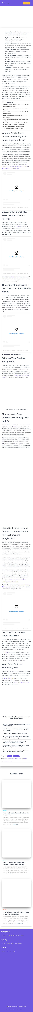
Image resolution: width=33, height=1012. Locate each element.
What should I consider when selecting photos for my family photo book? (14, 741)
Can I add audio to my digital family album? (15, 733)
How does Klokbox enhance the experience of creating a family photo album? (16, 750)
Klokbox (18, 226)
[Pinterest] (20, 976)
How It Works (11, 935)
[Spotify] (24, 976)
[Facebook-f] (11, 976)
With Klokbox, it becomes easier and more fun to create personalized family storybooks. (15, 166)
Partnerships (10, 943)
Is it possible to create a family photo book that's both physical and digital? (16, 746)
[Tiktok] (16, 976)
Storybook (14, 277)
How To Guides (20, 935)
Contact (9, 951)
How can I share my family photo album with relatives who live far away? (16, 737)
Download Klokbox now (8, 678)
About (3, 951)
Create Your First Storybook (21, 682)
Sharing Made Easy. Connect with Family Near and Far (15, 120)
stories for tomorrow (7, 761)
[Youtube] (18, 976)
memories (24, 758)
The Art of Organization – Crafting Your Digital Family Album (16, 112)
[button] (16, 725)
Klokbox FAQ (18, 943)
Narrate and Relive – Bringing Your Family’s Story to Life (15, 116)
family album (11, 758)
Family (9, 756)
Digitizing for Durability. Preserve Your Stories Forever (15, 109)
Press (3, 943)
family (5, 758)
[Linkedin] (9, 976)
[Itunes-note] (22, 976)
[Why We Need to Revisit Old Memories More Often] (16, 793)
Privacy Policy (22, 1006)
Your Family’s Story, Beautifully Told (13, 128)
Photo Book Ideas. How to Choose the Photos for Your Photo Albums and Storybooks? (15, 123)
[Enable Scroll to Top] (30, 1009)
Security (4, 935)
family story (18, 758)
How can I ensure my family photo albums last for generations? (16, 725)
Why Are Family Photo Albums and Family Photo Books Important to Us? (16, 105)
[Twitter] (14, 976)
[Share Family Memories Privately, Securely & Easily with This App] (16, 843)
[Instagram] (7, 976)
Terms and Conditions (12, 1006)
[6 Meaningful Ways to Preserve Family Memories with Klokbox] (16, 893)
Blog (14, 951)
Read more (16, 824)
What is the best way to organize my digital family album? (16, 729)
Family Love (16, 756)
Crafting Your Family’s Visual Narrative (13, 126)
